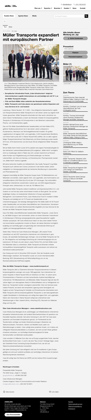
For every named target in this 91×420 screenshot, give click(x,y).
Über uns (37, 8)
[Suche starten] (86, 16)
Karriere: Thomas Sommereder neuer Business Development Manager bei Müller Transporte (73, 117)
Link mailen (55, 392)
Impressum (71, 408)
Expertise (47, 8)
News (74, 8)
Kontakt (82, 8)
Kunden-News (9, 16)
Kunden (66, 8)
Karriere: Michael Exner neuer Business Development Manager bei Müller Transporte (75, 126)
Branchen (57, 8)
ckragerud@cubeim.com (11, 384)
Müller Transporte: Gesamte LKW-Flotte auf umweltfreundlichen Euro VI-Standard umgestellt (75, 160)
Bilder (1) (67, 64)
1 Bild (15, 31)
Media (34, 16)
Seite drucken (10, 392)
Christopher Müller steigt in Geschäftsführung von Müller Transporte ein (73, 144)
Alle (5, 21)
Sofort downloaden (76, 38)
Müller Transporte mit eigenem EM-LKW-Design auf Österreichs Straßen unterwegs (75, 169)
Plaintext (75, 52)
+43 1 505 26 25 (80, 4)
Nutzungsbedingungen (75, 404)
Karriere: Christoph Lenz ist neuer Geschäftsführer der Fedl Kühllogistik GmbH (74, 108)
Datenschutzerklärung (75, 406)
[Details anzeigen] (86, 83)
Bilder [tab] (10, 27)
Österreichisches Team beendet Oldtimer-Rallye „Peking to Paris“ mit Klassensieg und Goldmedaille (75, 99)
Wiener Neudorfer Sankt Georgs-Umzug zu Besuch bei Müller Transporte (74, 179)
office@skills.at (67, 4)
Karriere (70, 402)
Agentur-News (23, 16)
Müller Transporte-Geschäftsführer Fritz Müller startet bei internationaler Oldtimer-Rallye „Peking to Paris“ (75, 135)
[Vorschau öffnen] (31, 63)
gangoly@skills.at (8, 375)
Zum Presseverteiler (13, 414)
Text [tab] (5, 27)
